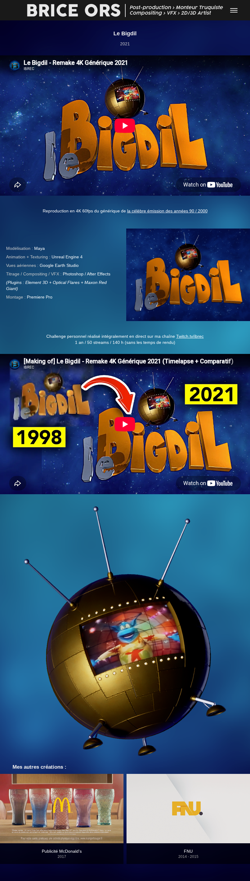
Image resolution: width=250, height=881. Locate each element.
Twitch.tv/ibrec (190, 336)
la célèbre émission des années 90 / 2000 (167, 210)
